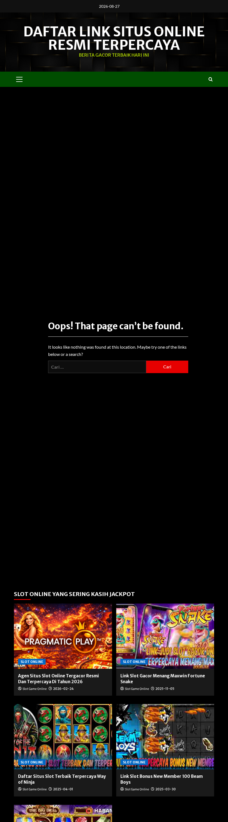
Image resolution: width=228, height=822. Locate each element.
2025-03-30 (165, 789)
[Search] (210, 79)
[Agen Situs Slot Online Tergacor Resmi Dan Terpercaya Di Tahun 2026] (63, 636)
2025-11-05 (164, 689)
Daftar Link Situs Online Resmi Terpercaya (114, 38)
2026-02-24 (63, 689)
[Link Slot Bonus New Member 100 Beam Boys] (165, 736)
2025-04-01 (63, 789)
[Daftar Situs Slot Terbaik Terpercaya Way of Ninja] (63, 736)
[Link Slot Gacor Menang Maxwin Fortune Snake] (165, 636)
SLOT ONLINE (32, 662)
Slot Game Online (35, 689)
